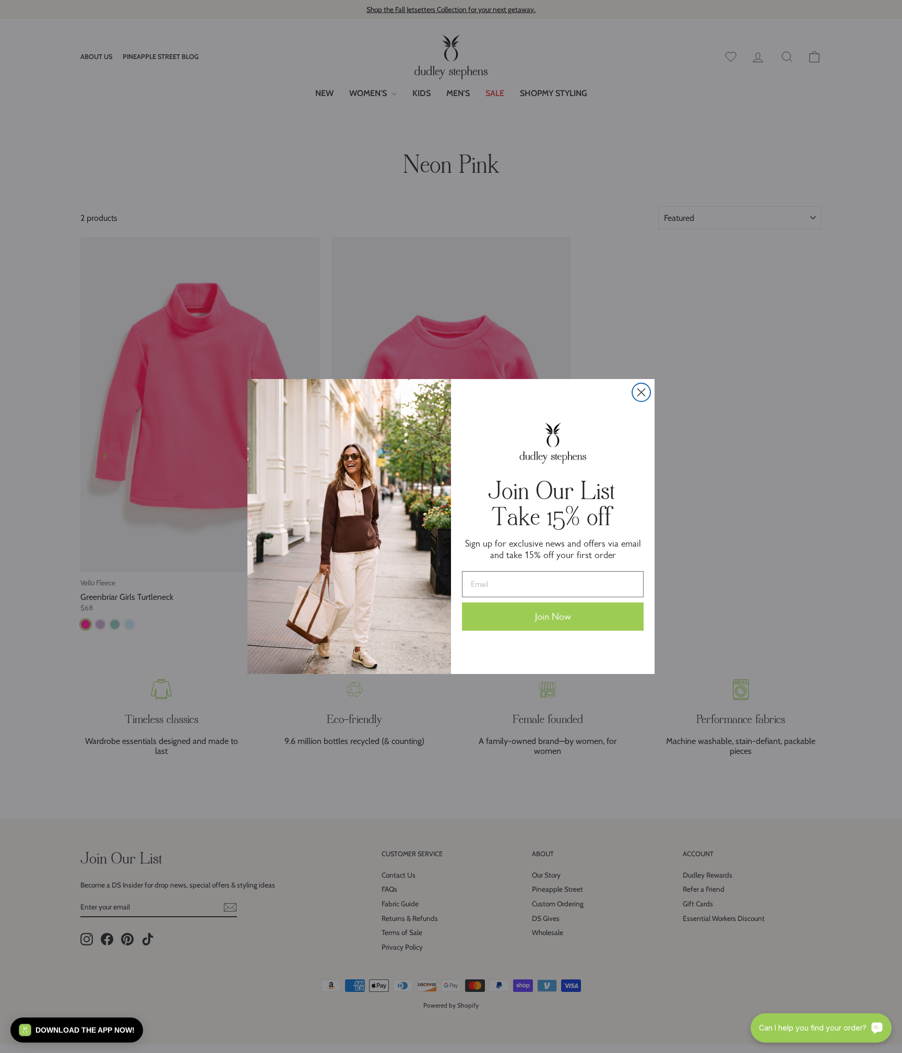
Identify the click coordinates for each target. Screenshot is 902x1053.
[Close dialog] (641, 392)
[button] (76, 1030)
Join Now (553, 616)
